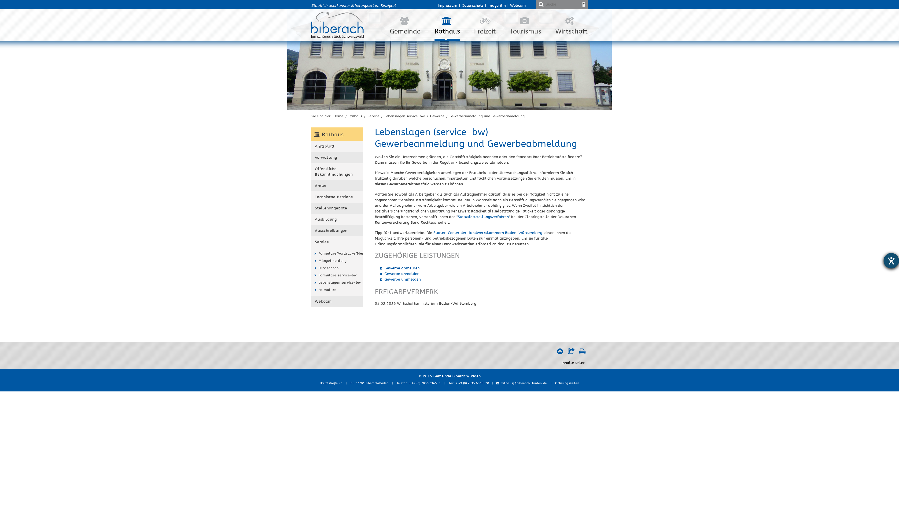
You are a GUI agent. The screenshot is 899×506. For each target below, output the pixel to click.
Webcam (518, 5)
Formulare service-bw (338, 275)
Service (373, 116)
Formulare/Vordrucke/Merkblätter (340, 254)
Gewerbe (437, 116)
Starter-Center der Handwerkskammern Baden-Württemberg (487, 233)
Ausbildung (326, 219)
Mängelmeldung (332, 261)
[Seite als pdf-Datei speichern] (582, 352)
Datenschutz (472, 5)
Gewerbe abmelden (402, 268)
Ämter (321, 185)
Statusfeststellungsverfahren (483, 217)
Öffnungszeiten (567, 383)
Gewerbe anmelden (401, 274)
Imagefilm (497, 5)
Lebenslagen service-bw (404, 116)
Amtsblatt (325, 146)
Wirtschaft (571, 31)
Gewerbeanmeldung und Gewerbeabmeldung (487, 116)
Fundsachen (329, 268)
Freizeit (485, 31)
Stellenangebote (331, 208)
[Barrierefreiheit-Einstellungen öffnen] (891, 260)
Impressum (447, 5)
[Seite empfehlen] (571, 352)
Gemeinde (405, 31)
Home (338, 116)
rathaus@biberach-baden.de (523, 383)
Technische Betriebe (334, 197)
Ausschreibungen (331, 230)
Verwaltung (326, 157)
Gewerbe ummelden (402, 279)
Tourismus (525, 31)
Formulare (327, 290)
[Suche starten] (583, 4)
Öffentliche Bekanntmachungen (334, 172)
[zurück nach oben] (560, 352)
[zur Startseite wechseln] (337, 36)
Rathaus (447, 31)
